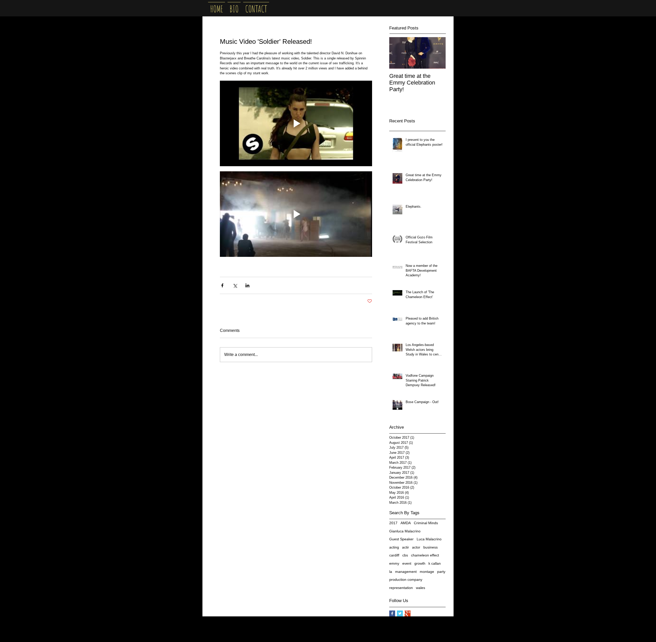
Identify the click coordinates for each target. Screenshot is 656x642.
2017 (393, 523)
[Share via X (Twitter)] (234, 285)
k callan (434, 563)
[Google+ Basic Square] (408, 613)
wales (420, 588)
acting (394, 547)
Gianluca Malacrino (405, 531)
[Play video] (296, 123)
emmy (394, 563)
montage (427, 572)
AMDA (406, 523)
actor (416, 547)
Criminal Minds (426, 523)
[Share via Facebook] (222, 285)
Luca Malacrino (429, 539)
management (406, 572)
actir (405, 547)
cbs (405, 555)
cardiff (394, 555)
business (430, 547)
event (406, 563)
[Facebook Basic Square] (392, 613)
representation (401, 588)
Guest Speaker (401, 539)
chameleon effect (425, 555)
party (441, 572)
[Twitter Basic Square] (400, 613)
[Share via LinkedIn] (247, 285)
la (390, 572)
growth (419, 563)
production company (405, 579)
